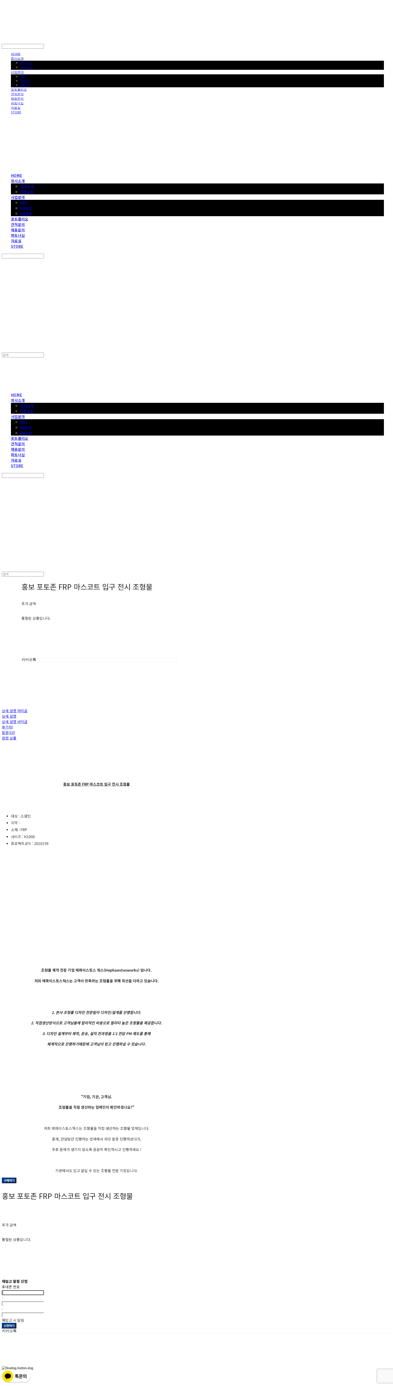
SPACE (25, 81)
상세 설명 (9, 716)
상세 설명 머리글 (15, 710)
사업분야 (17, 72)
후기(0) (7, 727)
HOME (15, 54)
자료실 (15, 107)
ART (23, 76)
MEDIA (25, 85)
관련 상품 (9, 738)
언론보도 (26, 67)
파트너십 (17, 103)
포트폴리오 (19, 89)
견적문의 (17, 94)
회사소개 (17, 58)
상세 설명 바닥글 (15, 721)
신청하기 (9, 1325)
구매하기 (9, 1180)
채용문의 (17, 98)
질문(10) (8, 732)
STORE (16, 112)
